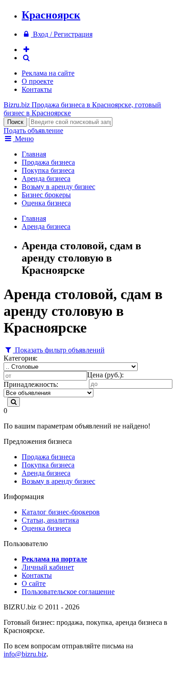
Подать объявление (33, 130)
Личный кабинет (48, 567)
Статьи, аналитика (50, 520)
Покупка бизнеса (48, 170)
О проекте (37, 81)
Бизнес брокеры (46, 195)
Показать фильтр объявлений (59, 350)
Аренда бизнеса (46, 178)
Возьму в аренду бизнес (58, 186)
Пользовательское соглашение (68, 591)
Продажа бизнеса (48, 162)
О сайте (34, 583)
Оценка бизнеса (46, 203)
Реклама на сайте (48, 73)
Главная (34, 154)
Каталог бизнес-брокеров (61, 512)
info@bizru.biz (25, 654)
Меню (23, 139)
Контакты (37, 89)
